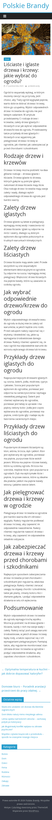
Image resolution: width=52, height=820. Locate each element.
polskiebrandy (34, 86)
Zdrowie (5, 785)
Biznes (5, 754)
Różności (6, 776)
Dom (7, 59)
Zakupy (5, 781)
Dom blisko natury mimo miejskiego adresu (22, 714)
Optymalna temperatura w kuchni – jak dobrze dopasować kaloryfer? (26, 671)
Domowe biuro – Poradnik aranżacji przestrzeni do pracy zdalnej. (24, 688)
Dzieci (4, 763)
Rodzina (5, 772)
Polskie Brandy (26, 5)
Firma (4, 767)
